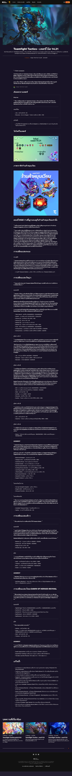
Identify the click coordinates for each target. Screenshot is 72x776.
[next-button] (68, 748)
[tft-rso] (10, 2)
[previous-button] (66, 748)
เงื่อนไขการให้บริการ (39, 766)
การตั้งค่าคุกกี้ (47, 766)
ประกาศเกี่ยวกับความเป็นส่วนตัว (28, 766)
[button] (27, 58)
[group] (36, 734)
